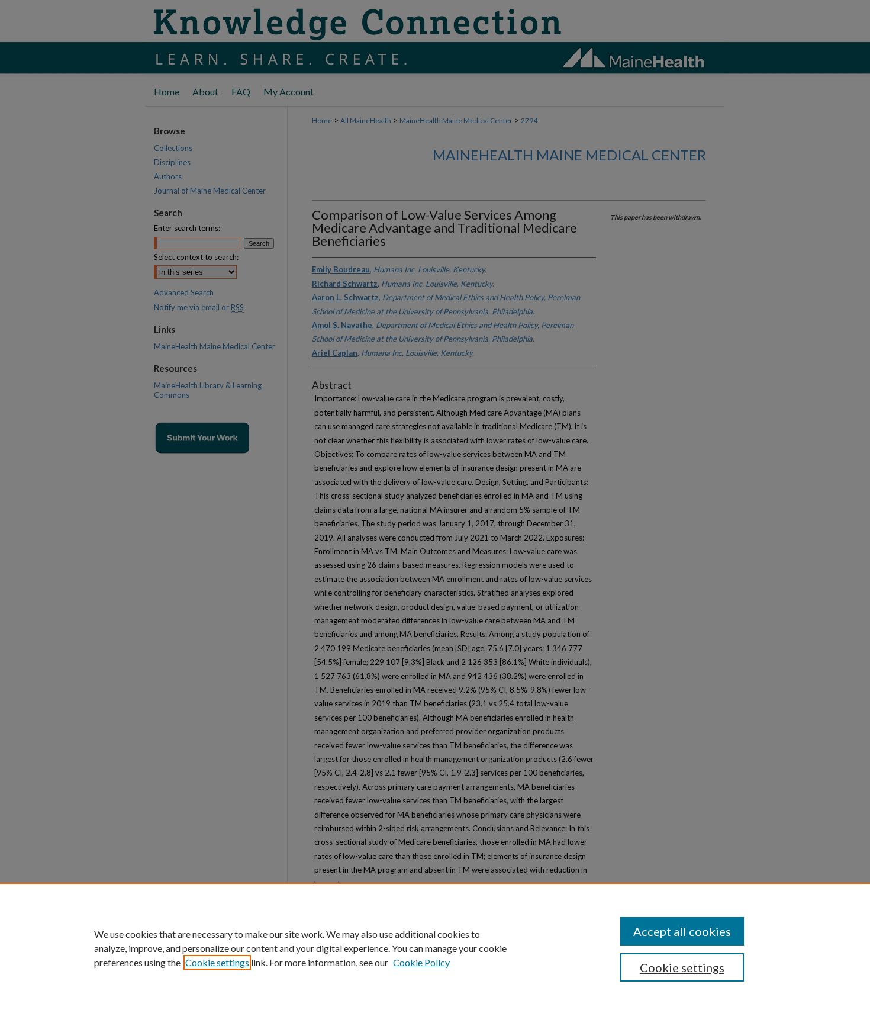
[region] (435, 948)
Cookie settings (217, 962)
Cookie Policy (421, 962)
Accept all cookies (682, 931)
